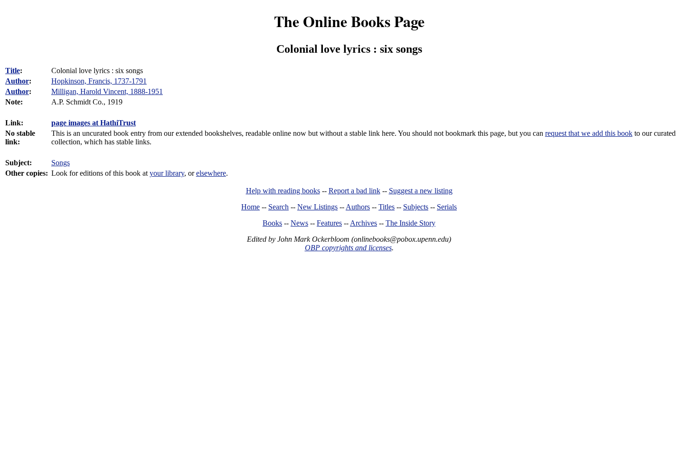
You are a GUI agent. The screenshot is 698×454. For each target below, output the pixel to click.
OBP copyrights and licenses (348, 248)
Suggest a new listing (421, 191)
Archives (363, 223)
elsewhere (211, 173)
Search (278, 207)
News (299, 223)
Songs (60, 163)
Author (17, 81)
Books (272, 223)
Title (12, 70)
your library (167, 173)
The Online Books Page (349, 21)
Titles (386, 207)
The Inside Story (410, 223)
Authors (358, 207)
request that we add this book (588, 133)
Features (329, 223)
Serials (447, 207)
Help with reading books (283, 191)
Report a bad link (354, 191)
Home (250, 207)
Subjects (415, 207)
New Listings (317, 207)
